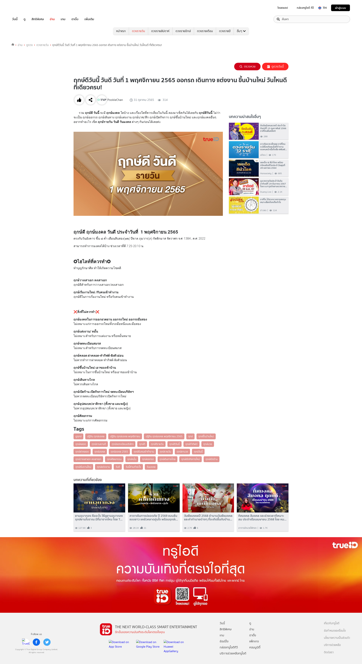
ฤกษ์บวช (207, 444)
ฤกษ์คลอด (80, 444)
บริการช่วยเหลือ (332, 645)
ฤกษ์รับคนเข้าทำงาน (144, 451)
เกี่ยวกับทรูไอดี (331, 623)
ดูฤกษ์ (78, 436)
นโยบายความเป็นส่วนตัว (337, 638)
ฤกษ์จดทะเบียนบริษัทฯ (122, 444)
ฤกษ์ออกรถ (148, 459)
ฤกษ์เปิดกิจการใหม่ (190, 459)
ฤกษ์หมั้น (131, 459)
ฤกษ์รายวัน (165, 451)
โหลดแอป (283, 8)
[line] (26, 642)
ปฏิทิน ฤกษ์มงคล (95, 436)
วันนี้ (15, 19)
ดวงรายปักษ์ (183, 31)
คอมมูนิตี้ (254, 647)
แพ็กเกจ (254, 641)
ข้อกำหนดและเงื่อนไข (335, 631)
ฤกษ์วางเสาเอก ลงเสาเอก (88, 459)
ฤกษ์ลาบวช (182, 451)
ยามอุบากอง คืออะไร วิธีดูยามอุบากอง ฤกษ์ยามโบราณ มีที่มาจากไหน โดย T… (99, 517)
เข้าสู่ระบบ (340, 8)
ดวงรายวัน (138, 31)
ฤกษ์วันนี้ (198, 451)
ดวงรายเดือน (205, 31)
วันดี (118, 467)
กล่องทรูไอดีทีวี (229, 647)
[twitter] (47, 642)
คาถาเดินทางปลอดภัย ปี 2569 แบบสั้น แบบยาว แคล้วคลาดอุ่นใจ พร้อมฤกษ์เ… (154, 517)
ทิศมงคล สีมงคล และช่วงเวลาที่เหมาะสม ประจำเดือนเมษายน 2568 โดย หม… (262, 517)
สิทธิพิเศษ (37, 19)
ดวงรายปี (225, 31)
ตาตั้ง (74, 19)
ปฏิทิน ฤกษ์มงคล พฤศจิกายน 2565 (164, 436)
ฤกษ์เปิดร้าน (212, 459)
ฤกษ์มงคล (99, 451)
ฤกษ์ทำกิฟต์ (191, 444)
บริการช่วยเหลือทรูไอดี (233, 653)
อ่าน (52, 19)
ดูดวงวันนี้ (278, 66)
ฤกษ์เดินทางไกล (168, 459)
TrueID (23, 8)
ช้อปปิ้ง (224, 641)
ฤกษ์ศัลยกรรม (114, 459)
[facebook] (36, 642)
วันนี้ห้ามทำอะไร (133, 467)
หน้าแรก (121, 31)
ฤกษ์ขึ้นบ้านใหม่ (206, 436)
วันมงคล (151, 467)
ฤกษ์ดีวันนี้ (174, 444)
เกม (63, 19)
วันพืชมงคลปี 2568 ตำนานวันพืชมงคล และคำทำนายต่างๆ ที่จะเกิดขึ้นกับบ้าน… (208, 517)
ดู (24, 19)
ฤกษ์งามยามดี (99, 444)
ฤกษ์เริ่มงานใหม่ (83, 467)
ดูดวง (29, 45)
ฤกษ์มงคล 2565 (119, 451)
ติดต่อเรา (329, 652)
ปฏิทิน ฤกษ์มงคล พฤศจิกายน (125, 436)
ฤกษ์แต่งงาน (103, 467)
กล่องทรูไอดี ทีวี (305, 8)
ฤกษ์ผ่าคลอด (82, 451)
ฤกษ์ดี (142, 444)
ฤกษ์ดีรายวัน (157, 444)
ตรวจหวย (249, 66)
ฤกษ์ (190, 436)
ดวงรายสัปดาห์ (160, 31)
